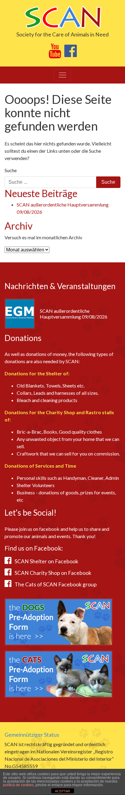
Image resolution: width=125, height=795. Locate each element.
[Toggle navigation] (62, 75)
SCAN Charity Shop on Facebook (53, 573)
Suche (11, 170)
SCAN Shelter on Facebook (46, 561)
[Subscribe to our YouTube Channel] (55, 54)
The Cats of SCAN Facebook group (56, 584)
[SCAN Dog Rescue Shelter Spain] (62, 16)
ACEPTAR (62, 791)
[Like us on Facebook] (70, 54)
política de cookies (18, 785)
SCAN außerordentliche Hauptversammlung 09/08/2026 (73, 313)
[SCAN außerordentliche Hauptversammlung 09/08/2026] (20, 313)
